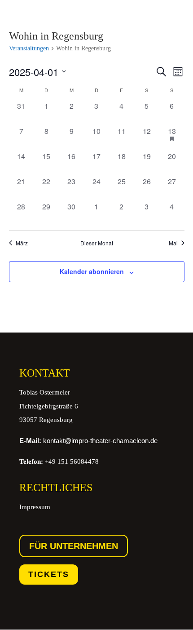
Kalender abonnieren (92, 271)
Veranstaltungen (29, 48)
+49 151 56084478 (59, 461)
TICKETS (48, 574)
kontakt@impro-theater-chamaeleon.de (88, 440)
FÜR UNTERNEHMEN (73, 546)
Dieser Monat (96, 243)
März (22, 243)
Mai (173, 243)
